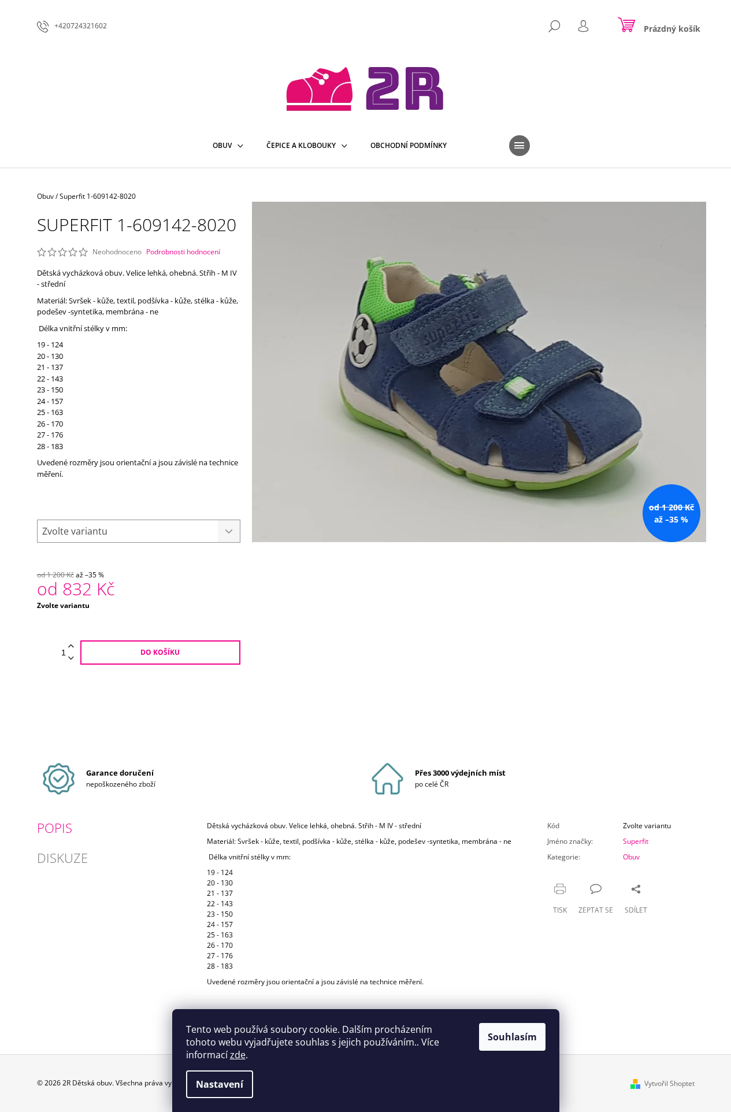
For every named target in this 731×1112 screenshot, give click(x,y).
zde (238, 1054)
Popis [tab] (54, 828)
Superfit (635, 841)
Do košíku (160, 652)
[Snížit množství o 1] (71, 659)
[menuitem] (228, 145)
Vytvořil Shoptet (669, 1083)
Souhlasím (512, 1037)
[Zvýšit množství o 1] (71, 646)
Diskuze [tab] (62, 858)
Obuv (631, 857)
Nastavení (219, 1084)
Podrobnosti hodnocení (183, 252)
